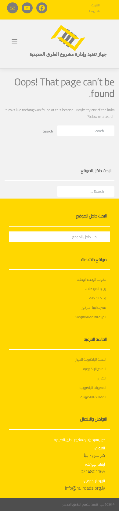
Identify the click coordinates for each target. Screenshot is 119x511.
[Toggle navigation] (14, 41)
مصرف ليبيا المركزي (93, 308)
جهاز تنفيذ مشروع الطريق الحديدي (82, 504)
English (94, 11)
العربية (96, 5)
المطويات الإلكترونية (93, 388)
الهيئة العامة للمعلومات (90, 317)
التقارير (101, 378)
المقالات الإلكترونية (93, 397)
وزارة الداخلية (97, 298)
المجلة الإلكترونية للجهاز (90, 359)
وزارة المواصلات (95, 289)
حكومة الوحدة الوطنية (91, 280)
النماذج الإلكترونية (94, 369)
